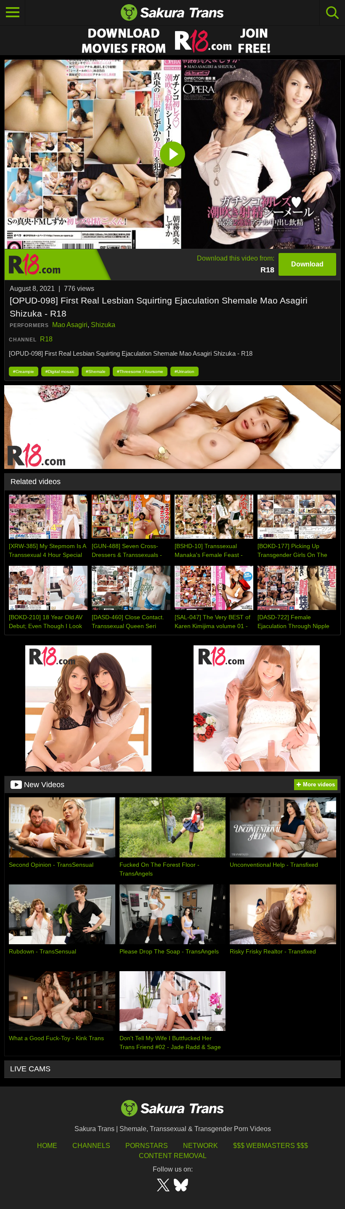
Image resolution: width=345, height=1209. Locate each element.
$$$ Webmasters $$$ (270, 1145)
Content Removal (173, 1155)
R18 (46, 339)
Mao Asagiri (70, 324)
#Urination (184, 371)
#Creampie (23, 371)
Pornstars (146, 1145)
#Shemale (96, 371)
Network (200, 1145)
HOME (47, 1145)
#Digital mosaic (59, 371)
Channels (91, 1145)
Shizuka (103, 324)
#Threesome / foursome (140, 371)
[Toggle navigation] (12, 12)
